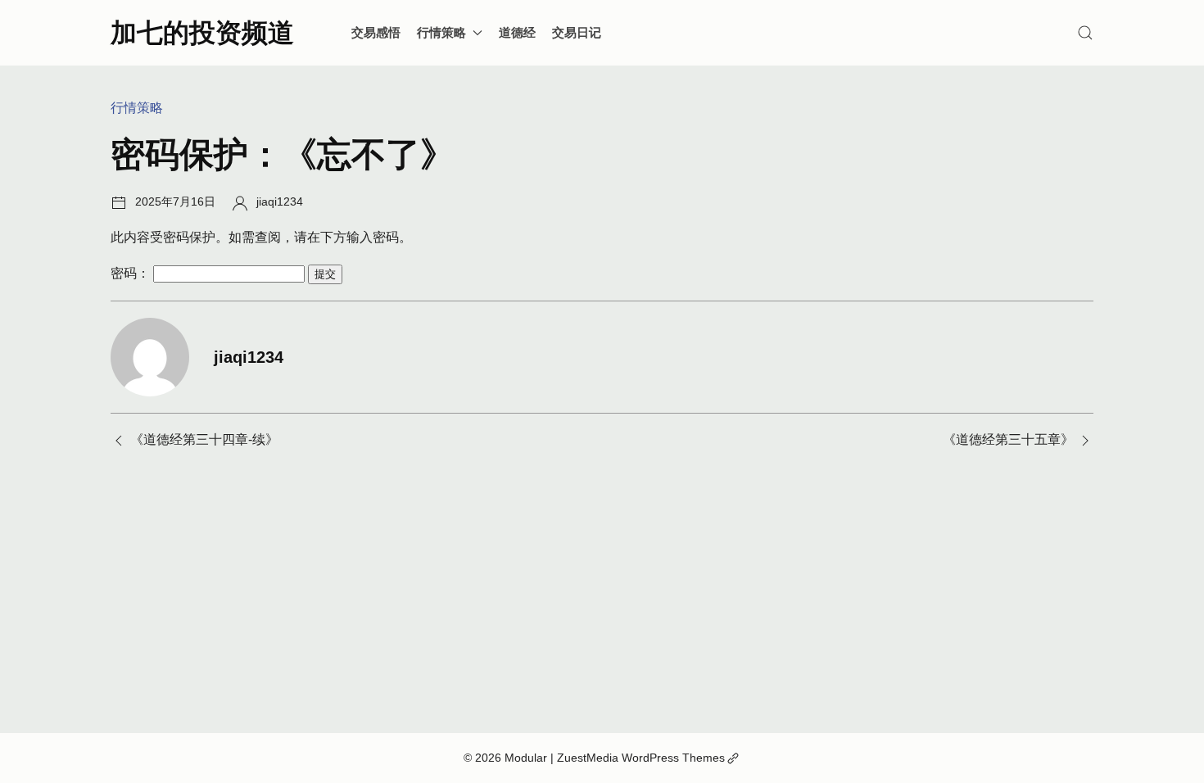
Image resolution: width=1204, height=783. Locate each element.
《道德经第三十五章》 (1008, 439)
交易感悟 (376, 32)
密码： (132, 273)
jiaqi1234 (279, 201)
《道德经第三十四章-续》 (204, 439)
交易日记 (576, 32)
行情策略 (137, 108)
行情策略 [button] (441, 32)
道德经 (517, 32)
